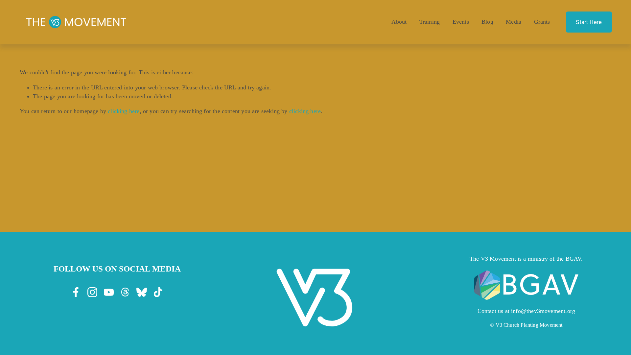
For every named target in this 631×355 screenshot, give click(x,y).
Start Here (589, 22)
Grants (542, 21)
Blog (487, 21)
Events (461, 21)
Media (513, 21)
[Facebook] (76, 292)
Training (429, 21)
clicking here (123, 111)
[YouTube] (109, 292)
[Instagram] (92, 292)
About (399, 21)
